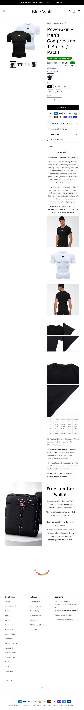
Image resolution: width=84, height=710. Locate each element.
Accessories (9, 671)
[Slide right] (39, 64)
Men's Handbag (10, 648)
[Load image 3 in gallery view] (27, 64)
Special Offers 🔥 (10, 606)
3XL (58, 91)
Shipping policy (57, 705)
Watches (8, 666)
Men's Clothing (10, 657)
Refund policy (27, 705)
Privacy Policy (34, 611)
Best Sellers (9, 611)
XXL (50, 91)
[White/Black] (50, 77)
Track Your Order (35, 629)
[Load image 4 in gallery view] (34, 64)
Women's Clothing (11, 653)
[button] (4, 11)
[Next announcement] (80, 2)
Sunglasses (8, 662)
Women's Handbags (11, 643)
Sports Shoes (9, 629)
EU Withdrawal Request (38, 625)
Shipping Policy (35, 602)
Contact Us (8, 680)
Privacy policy (37, 705)
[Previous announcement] (4, 2)
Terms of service (47, 705)
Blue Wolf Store (17, 705)
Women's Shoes (10, 634)
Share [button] (51, 146)
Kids (6, 676)
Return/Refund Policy (37, 606)
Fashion (7, 615)
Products (8, 602)
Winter (7, 620)
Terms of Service (35, 615)
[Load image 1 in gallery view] (13, 64)
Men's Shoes (9, 639)
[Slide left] (7, 64)
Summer (8, 625)
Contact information (69, 705)
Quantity (49, 96)
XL (68, 87)
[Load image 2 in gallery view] (20, 64)
